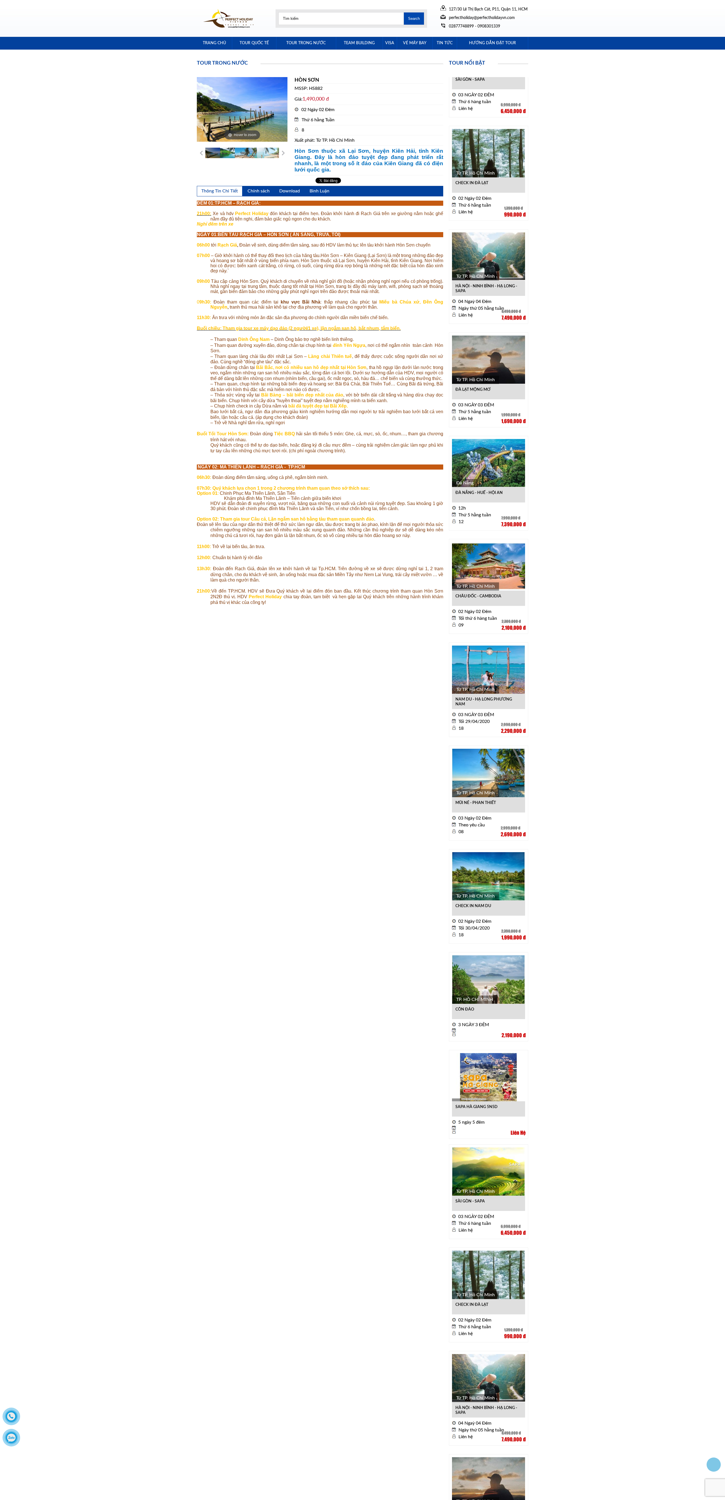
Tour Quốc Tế (254, 43)
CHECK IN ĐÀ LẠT (471, 154)
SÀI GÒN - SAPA (470, 1172)
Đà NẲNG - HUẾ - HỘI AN (479, 463)
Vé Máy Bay (415, 43)
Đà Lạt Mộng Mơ (473, 360)
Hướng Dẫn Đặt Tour (492, 43)
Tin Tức (445, 43)
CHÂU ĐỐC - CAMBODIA (478, 567)
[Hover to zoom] (242, 109)
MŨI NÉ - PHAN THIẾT (475, 773)
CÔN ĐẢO (464, 980)
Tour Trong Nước (306, 43)
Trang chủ (214, 43)
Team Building (359, 43)
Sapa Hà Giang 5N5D (476, 1077)
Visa (389, 43)
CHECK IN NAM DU (473, 877)
